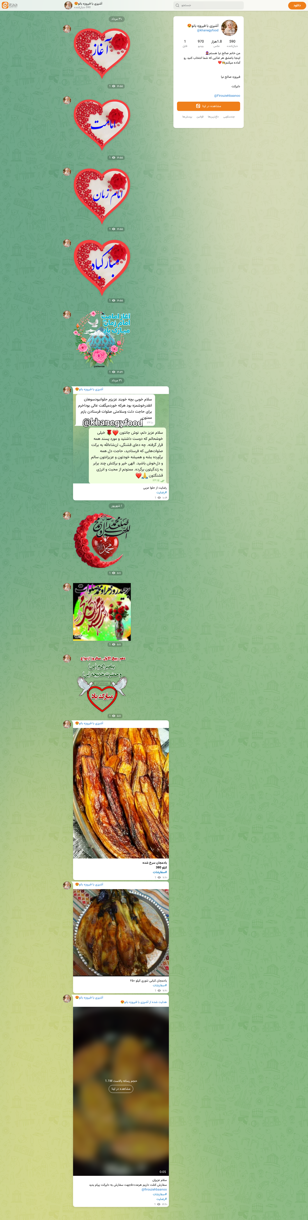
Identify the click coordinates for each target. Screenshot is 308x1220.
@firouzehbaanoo (154, 1189)
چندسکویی (229, 117)
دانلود (297, 5)
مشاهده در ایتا (211, 106)
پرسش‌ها (187, 117)
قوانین (200, 117)
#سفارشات (160, 872)
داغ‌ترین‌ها (213, 117)
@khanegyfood (207, 30)
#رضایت (161, 492)
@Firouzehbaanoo (227, 96)
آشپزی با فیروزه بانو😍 (134, 1002)
